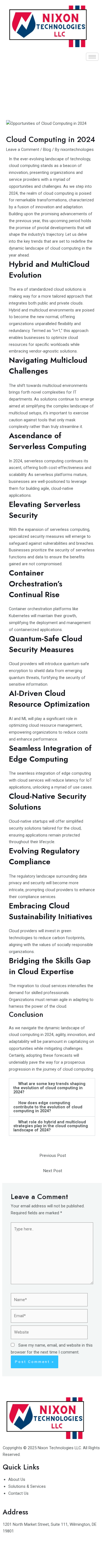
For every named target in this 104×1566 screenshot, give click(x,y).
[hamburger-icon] (92, 57)
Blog (47, 149)
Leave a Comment (22, 149)
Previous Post (52, 1155)
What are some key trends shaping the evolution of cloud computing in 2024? (49, 1087)
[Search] (88, 85)
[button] (52, 1087)
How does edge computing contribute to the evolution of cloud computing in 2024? (47, 1106)
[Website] (49, 1333)
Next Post (52, 1170)
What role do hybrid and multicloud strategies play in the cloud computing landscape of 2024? (50, 1125)
